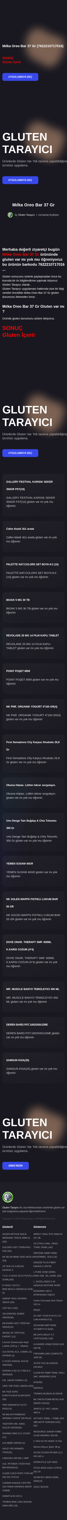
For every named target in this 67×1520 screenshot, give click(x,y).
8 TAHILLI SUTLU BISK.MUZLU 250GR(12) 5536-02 (18, 1289)
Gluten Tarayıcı (26, 215)
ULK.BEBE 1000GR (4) (13, 1443)
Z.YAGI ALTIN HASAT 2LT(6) (48, 1441)
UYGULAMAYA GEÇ (20, 77)
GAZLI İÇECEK (41, 1487)
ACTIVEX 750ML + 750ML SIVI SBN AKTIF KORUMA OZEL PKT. (49, 1422)
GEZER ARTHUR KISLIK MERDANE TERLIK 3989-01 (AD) (16, 1238)
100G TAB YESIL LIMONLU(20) (18, 1386)
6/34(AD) (38, 1382)
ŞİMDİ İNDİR (15, 1165)
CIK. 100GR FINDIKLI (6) (14, 1380)
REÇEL (37, 1310)
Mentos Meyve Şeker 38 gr (47, 1447)
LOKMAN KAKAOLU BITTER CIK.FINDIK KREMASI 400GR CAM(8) (17, 1487)
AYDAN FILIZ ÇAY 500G (45, 1462)
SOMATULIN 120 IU (12, 1496)
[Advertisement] (33, 10)
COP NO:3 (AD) (10, 1308)
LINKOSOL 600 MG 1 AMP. (15, 1458)
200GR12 (38, 1388)
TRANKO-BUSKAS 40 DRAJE (48, 1393)
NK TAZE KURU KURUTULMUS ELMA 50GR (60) (16, 1395)
